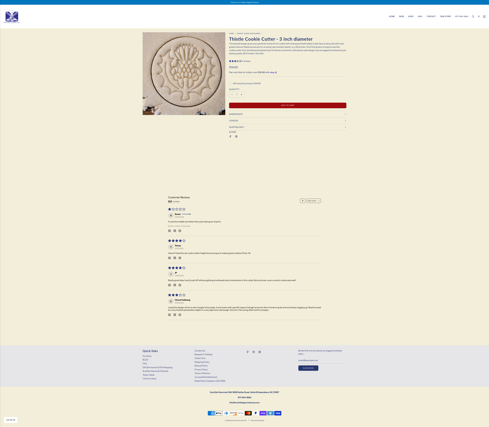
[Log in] (478, 16)
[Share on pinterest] (179, 231)
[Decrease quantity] (232, 94)
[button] (235, 61)
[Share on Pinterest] (236, 136)
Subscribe (308, 368)
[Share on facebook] (169, 231)
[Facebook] (247, 352)
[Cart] (484, 16)
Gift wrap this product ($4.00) (247, 83)
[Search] (473, 16)
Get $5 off (10, 420)
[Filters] (302, 201)
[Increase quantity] (241, 94)
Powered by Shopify (257, 420)
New (243, 2)
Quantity (234, 89)
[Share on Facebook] (230, 136)
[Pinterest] (259, 352)
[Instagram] (253, 352)
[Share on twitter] (174, 231)
